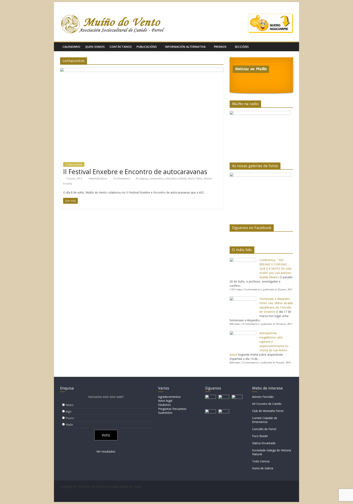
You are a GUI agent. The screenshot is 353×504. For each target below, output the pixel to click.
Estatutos (164, 405)
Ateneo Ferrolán (263, 397)
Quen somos (95, 47)
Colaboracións (73, 164)
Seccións (242, 47)
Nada (69, 424)
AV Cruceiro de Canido (267, 404)
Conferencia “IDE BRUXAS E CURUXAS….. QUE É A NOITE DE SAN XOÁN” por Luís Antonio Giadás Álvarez (275, 268)
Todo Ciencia (260, 461)
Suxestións (165, 413)
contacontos (156, 178)
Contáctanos (120, 47)
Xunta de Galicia (262, 468)
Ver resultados (105, 451)
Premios (220, 47)
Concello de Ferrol (264, 429)
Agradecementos (169, 397)
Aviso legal (165, 401)
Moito (70, 405)
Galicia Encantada (263, 443)
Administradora (98, 178)
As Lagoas (141, 178)
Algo (68, 411)
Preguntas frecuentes (172, 409)
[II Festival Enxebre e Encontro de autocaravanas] (141, 70)
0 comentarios (121, 178)
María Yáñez (195, 178)
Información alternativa (185, 47)
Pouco (70, 418)
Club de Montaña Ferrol (267, 411)
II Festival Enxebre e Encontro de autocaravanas (135, 171)
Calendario (71, 47)
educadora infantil (176, 178)
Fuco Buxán (260, 436)
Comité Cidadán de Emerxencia (264, 420)
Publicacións (146, 47)
